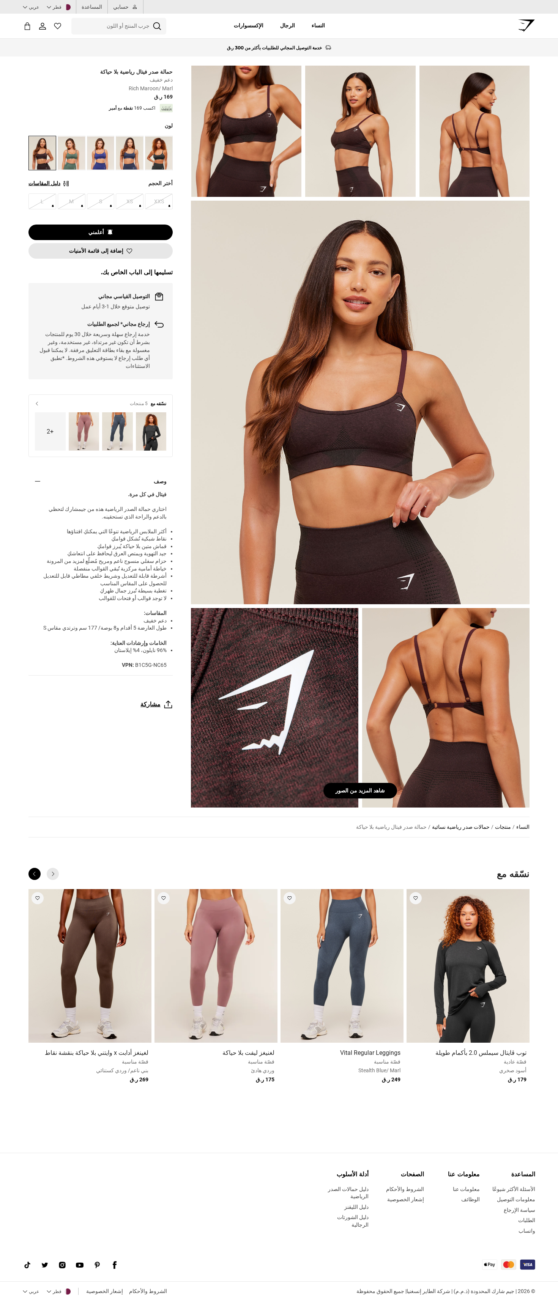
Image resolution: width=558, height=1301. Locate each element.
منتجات (503, 827)
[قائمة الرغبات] (57, 26)
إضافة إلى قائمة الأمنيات (96, 250)
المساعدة (92, 7)
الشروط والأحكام (148, 1291)
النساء (318, 25)
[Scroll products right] (34, 874)
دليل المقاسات (44, 183)
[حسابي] (42, 26)
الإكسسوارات (248, 25)
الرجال (287, 25)
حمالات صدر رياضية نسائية (461, 827)
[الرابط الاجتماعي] (114, 1265)
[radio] (159, 153)
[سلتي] (27, 26)
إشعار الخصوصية (104, 1291)
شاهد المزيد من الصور (360, 790)
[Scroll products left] (53, 874)
